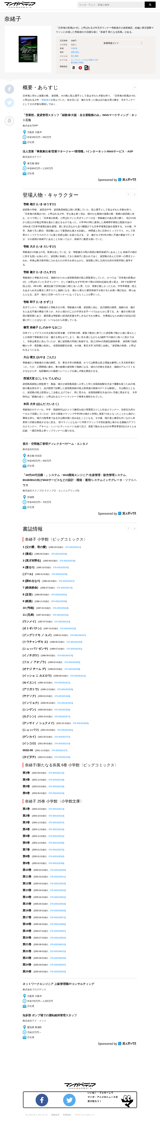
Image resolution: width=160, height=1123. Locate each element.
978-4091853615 (77, 676)
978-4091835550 (59, 574)
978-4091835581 (58, 595)
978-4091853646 (62, 696)
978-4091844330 (67, 628)
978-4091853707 (62, 737)
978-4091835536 (67, 561)
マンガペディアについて (36, 1115)
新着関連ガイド (111, 43)
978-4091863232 (56, 773)
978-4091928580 (57, 924)
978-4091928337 (56, 822)
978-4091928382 (56, 856)
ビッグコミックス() (82, 60)
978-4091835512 (72, 547)
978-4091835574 (64, 588)
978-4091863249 (56, 780)
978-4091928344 (56, 829)
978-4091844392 (72, 662)
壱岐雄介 (46, 100)
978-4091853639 (64, 689)
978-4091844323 (62, 622)
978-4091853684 (80, 723)
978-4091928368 (56, 843)
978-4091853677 (62, 716)
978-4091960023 (57, 951)
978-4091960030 (57, 958)
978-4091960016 (57, 944)
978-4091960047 (57, 965)
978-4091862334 (62, 757)
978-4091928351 (56, 836)
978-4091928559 (57, 904)
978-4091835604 (60, 608)
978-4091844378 (64, 655)
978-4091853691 (64, 730)
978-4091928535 (57, 890)
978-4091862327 (59, 750)
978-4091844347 (77, 635)
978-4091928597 (57, 931)
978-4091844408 (72, 669)
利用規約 (67, 1115)
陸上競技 (75, 56)
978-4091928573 (57, 917)
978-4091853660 (62, 710)
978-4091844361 (74, 649)
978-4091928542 (57, 897)
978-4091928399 (56, 863)
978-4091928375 (56, 850)
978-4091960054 (57, 971)
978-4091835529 (58, 554)
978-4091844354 (74, 642)
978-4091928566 (57, 910)
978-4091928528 (57, 883)
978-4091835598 (58, 601)
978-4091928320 (56, 816)
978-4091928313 (56, 809)
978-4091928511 (57, 877)
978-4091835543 (60, 567)
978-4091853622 (62, 683)
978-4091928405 (57, 870)
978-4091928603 (57, 938)
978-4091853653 (64, 703)
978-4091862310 (62, 743)
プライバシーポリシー (85, 1115)
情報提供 (55, 1115)
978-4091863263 (56, 793)
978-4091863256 (56, 786)
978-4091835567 (66, 581)
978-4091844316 (60, 615)
